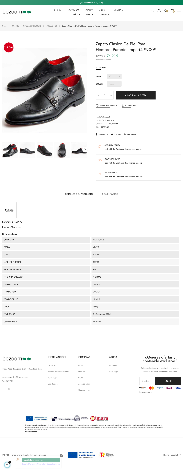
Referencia (7, 221)
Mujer (80, 365)
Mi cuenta (113, 365)
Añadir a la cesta (136, 95)
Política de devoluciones (58, 371)
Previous (4, 149)
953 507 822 (7, 381)
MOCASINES (113, 123)
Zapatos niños (84, 383)
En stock (100, 120)
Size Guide (101, 67)
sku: (98, 127)
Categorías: (101, 123)
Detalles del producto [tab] (79, 194)
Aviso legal (52, 377)
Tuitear (117, 134)
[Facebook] (2, 389)
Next (85, 149)
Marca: (99, 116)
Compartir (103, 134)
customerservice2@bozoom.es (15, 377)
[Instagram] (9, 389)
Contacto (51, 365)
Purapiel (106, 116)
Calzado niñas (84, 390)
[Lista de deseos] (165, 10)
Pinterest (131, 134)
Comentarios (110, 194)
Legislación (52, 383)
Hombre (81, 371)
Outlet (80, 377)
